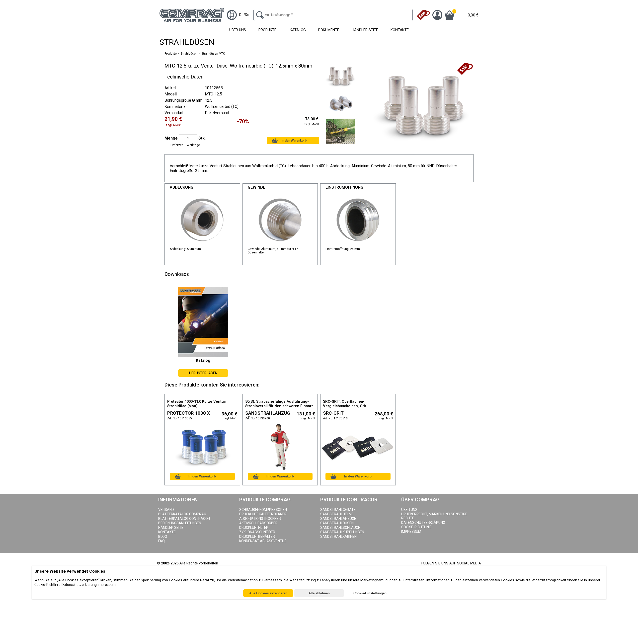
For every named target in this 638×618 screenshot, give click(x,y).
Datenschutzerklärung (423, 523)
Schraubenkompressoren (263, 510)
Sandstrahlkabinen (338, 537)
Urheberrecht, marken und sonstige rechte (434, 516)
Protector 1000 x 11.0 (188, 413)
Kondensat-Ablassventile (263, 541)
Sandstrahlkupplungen (342, 532)
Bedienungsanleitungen (179, 523)
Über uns (237, 30)
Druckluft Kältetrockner (263, 514)
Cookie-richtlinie (416, 527)
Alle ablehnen (319, 593)
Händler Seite (365, 30)
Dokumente (328, 30)
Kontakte (400, 30)
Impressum (411, 532)
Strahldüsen (189, 53)
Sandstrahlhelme (337, 514)
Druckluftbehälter (257, 537)
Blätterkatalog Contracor (184, 519)
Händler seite (170, 528)
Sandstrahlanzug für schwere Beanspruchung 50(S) (267, 413)
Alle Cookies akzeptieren (268, 593)
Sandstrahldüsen (337, 523)
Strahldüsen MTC (213, 53)
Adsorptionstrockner (260, 519)
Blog (162, 537)
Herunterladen (203, 373)
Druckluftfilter (253, 528)
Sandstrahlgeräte (338, 510)
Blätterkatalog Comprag (182, 514)
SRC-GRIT (333, 413)
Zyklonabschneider (257, 532)
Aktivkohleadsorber (258, 523)
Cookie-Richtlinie (47, 585)
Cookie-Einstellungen (370, 593)
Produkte (267, 30)
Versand (166, 510)
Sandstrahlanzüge (338, 519)
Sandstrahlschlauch (340, 528)
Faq (161, 541)
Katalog (298, 30)
